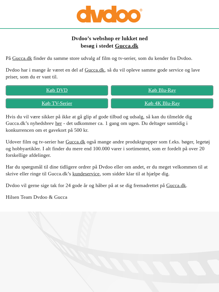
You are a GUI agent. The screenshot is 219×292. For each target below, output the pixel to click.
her (58, 123)
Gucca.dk (126, 45)
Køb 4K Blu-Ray (162, 103)
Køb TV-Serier (57, 103)
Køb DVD (57, 90)
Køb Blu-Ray (162, 90)
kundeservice (86, 174)
